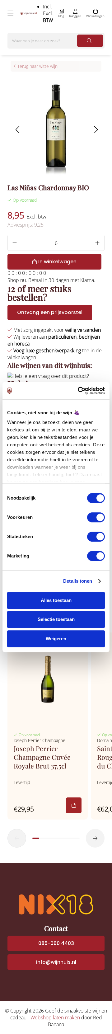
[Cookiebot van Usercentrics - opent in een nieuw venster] (79, 391)
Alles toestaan (56, 600)
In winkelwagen (57, 261)
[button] (17, 129)
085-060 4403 (56, 943)
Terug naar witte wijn (37, 66)
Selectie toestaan (56, 619)
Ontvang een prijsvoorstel (49, 312)
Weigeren (56, 638)
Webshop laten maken (55, 1017)
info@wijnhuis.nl (56, 962)
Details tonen (77, 581)
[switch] (96, 517)
